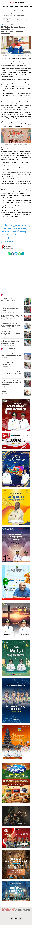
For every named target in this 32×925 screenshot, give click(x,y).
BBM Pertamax (19, 225)
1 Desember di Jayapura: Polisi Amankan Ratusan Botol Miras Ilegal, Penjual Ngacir (15, 20)
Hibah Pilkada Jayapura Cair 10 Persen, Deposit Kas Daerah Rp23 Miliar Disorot (16, 17)
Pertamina (4, 238)
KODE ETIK (14, 913)
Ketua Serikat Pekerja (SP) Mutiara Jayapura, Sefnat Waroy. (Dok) (15, 55)
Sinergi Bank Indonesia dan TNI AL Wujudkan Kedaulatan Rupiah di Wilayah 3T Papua (12, 373)
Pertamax (22, 232)
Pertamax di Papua (7, 235)
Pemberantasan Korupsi (19, 228)
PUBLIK (11, 6)
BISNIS (21, 6)
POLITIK (16, 6)
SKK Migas (22, 238)
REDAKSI (9, 913)
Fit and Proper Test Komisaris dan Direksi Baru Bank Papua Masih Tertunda (12, 354)
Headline (26, 225)
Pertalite (15, 232)
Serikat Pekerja (13, 238)
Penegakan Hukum (6, 232)
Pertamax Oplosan (18, 235)
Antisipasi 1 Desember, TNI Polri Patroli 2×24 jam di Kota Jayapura (15, 11)
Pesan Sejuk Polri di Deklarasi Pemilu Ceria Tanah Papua (15, 14)
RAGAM (26, 6)
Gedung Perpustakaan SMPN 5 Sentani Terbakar (13, 15)
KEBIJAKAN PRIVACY (16, 914)
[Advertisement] (16, 274)
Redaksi (8, 246)
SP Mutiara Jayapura (7, 241)
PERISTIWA (5, 6)
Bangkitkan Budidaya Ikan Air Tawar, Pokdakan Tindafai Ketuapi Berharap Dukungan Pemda (11, 382)
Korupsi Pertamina (7, 228)
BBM (3, 225)
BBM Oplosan (9, 225)
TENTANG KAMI (20, 913)
